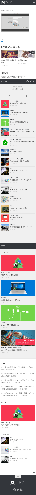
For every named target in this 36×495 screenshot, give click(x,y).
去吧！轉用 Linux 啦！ (16, 217)
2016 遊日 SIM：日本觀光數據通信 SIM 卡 (14, 350)
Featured (12, 101)
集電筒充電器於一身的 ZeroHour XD (21, 227)
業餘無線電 (13, 149)
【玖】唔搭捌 (19, 159)
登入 (11, 77)
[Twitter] (30, 81)
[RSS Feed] (33, 81)
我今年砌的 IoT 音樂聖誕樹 (18, 103)
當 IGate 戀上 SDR (15, 199)
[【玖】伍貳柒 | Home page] (8, 2)
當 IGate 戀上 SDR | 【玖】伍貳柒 (14, 374)
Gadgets (12, 224)
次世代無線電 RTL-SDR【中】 (19, 189)
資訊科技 (12, 110)
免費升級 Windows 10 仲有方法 (19, 112)
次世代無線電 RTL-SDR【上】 (19, 170)
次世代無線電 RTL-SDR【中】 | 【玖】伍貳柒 (18, 393)
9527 (4, 10)
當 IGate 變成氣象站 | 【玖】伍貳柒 (14, 367)
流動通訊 (12, 120)
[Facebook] (27, 81)
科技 (17, 101)
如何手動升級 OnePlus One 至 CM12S (21, 180)
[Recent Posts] (9, 96)
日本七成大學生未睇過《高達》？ (20, 161)
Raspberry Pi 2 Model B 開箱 (18, 208)
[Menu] (33, 2)
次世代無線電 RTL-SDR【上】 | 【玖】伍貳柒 (18, 387)
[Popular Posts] (26, 96)
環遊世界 (24, 129)
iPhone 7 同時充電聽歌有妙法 (19, 122)
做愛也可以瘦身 (23, 60)
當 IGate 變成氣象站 (16, 152)
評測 (28, 129)
